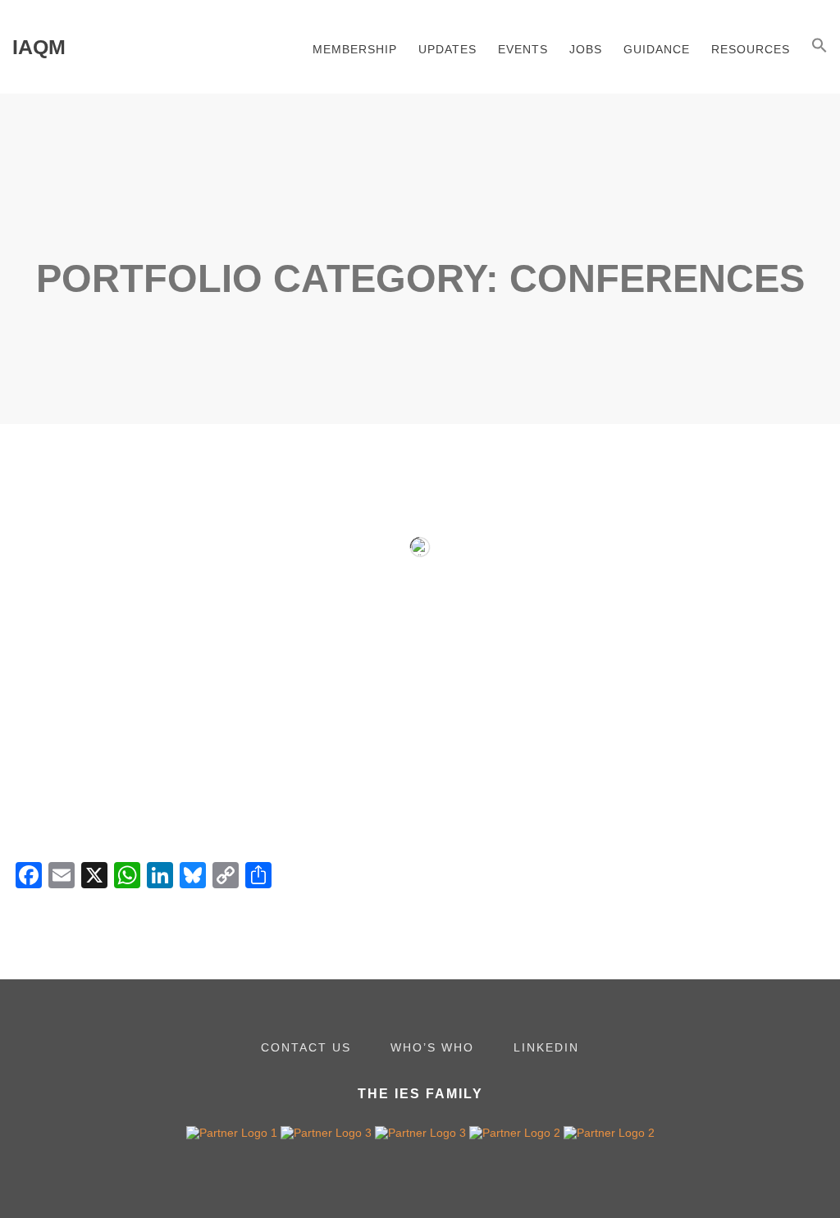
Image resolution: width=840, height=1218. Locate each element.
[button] (819, 47)
